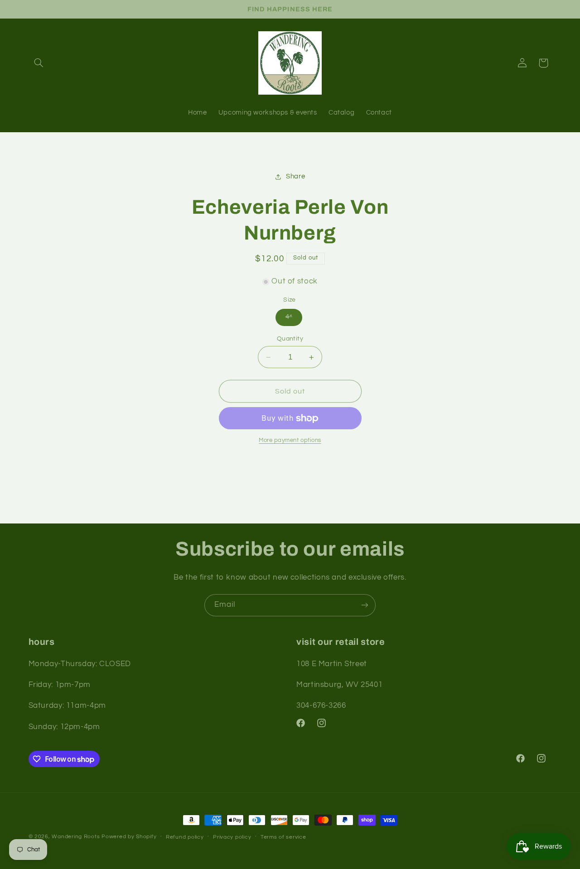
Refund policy (185, 837)
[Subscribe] (364, 605)
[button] (39, 63)
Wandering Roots (76, 836)
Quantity (290, 339)
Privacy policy (232, 837)
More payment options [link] (290, 441)
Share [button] (295, 176)
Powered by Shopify (129, 836)
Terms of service (283, 837)
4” (288, 317)
